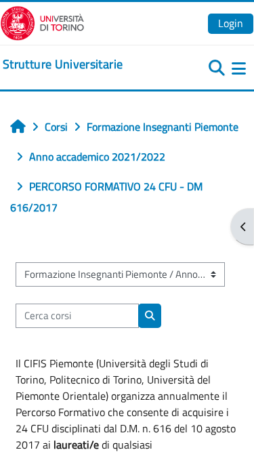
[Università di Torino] (42, 22)
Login (230, 23)
